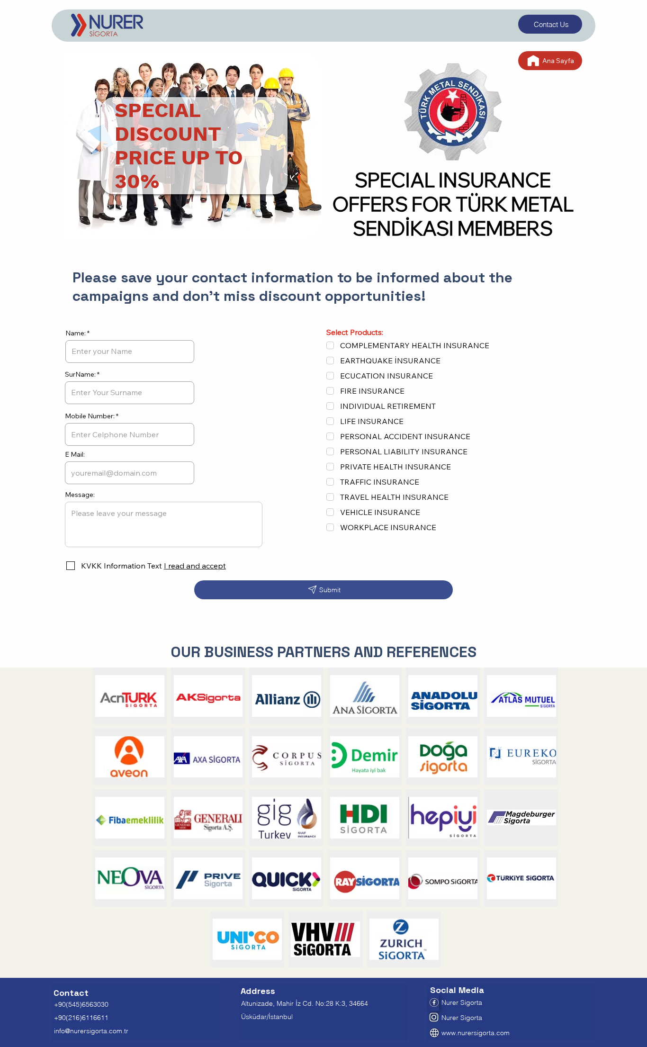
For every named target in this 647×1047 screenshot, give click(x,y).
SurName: (80, 374)
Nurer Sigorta (461, 1017)
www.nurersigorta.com (475, 1033)
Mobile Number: (90, 416)
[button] (194, 565)
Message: (80, 494)
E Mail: (75, 454)
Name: (75, 333)
